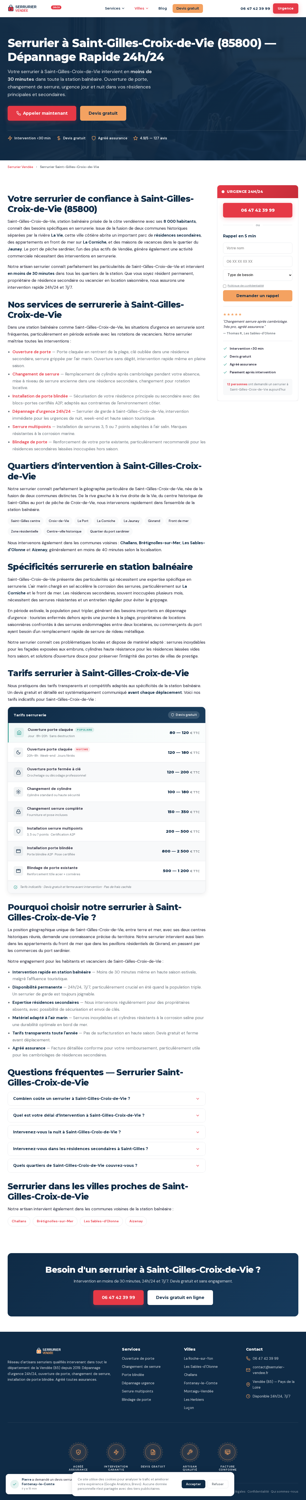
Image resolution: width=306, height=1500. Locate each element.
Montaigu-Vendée (198, 1391)
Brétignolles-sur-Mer (55, 1221)
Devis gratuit (187, 8)
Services (112, 8)
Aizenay (136, 1221)
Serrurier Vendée (20, 167)
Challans (19, 1221)
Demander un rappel (257, 295)
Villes (139, 8)
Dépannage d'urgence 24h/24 (41, 411)
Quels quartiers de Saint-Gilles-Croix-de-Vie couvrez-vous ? (75, 1165)
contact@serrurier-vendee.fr (268, 1370)
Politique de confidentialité (246, 286)
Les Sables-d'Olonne (101, 1221)
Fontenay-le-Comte (201, 1383)
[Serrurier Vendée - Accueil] (35, 8)
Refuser (218, 1484)
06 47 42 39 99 (255, 8)
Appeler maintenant (45, 113)
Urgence (286, 8)
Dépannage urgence (138, 1383)
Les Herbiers (194, 1399)
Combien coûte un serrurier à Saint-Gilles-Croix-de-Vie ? (71, 1098)
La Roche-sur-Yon (198, 1358)
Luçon (189, 1408)
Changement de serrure (35, 374)
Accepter (193, 1484)
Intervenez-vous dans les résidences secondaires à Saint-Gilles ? (80, 1149)
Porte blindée (133, 1375)
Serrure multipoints (31, 426)
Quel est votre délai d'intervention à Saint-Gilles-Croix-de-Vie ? (78, 1115)
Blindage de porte (29, 442)
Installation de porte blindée (40, 396)
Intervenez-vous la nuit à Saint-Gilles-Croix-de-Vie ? (67, 1132)
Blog (162, 8)
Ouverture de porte (31, 351)
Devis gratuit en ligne (180, 1297)
